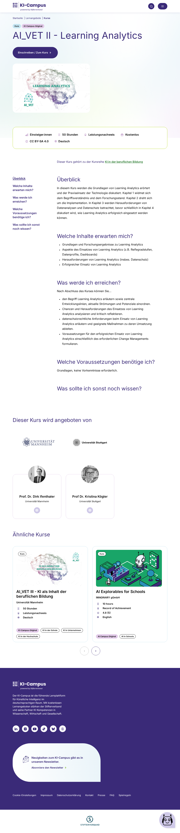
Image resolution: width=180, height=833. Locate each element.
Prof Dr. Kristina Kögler (90, 496)
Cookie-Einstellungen (24, 795)
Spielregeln (125, 795)
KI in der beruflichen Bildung (124, 161)
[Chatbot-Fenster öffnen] (168, 820)
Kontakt (89, 795)
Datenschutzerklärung (69, 795)
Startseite (19, 18)
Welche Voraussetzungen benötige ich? (25, 213)
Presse (101, 795)
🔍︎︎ (151, 6)
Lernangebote (34, 18)
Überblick (19, 178)
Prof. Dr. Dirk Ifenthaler (37, 496)
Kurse (47, 18)
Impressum (47, 795)
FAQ (112, 795)
